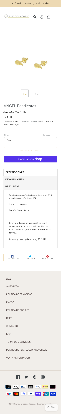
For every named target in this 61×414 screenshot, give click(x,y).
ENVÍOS (10, 302)
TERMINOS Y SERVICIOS (18, 341)
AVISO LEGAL (13, 286)
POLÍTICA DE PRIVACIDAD (19, 294)
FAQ (8, 334)
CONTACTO (12, 326)
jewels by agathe (21, 404)
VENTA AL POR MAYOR (18, 357)
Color (6, 135)
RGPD (9, 318)
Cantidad (46, 135)
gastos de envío (30, 121)
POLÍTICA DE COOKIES (17, 310)
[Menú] (55, 16)
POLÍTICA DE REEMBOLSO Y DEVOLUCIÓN (27, 349)
